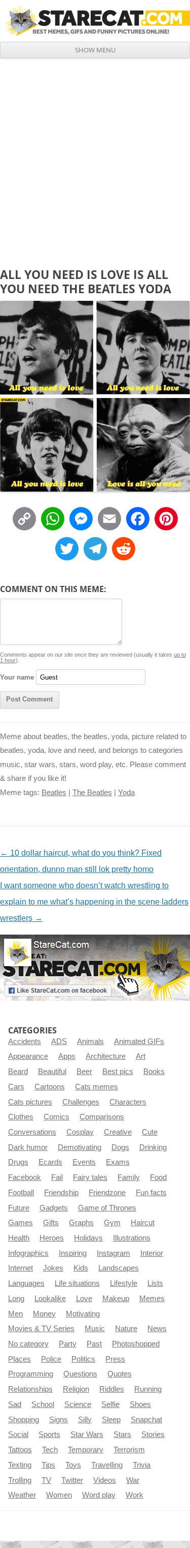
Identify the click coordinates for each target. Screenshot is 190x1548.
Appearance (28, 1056)
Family (129, 1177)
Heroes (52, 1238)
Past (94, 1344)
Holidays (88, 1238)
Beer (84, 1071)
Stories (153, 1434)
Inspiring (73, 1253)
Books (154, 1071)
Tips (48, 1465)
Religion (76, 1389)
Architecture (106, 1056)
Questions (80, 1374)
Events (84, 1162)
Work (134, 1495)
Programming (30, 1374)
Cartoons (49, 1087)
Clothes (20, 1117)
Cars (16, 1087)
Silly (85, 1420)
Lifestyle (123, 1283)
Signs (58, 1420)
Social (18, 1434)
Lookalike (50, 1298)
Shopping (23, 1420)
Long (16, 1298)
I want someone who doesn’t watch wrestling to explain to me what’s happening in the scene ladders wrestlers (94, 901)
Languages (26, 1283)
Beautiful (52, 1071)
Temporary (85, 1450)
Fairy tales (90, 1177)
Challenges (80, 1102)
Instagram (113, 1253)
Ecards (50, 1162)
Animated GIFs (139, 1041)
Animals (90, 1041)
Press (115, 1359)
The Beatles (92, 793)
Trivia (141, 1465)
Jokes (53, 1268)
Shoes (140, 1404)
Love (84, 1298)
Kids (80, 1268)
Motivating (83, 1314)
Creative (118, 1132)
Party (68, 1344)
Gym (112, 1223)
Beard (18, 1071)
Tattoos (20, 1450)
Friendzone (107, 1193)
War (132, 1480)
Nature (126, 1329)
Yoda (126, 793)
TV (46, 1480)
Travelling (107, 1465)
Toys (73, 1465)
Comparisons (102, 1117)
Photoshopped (136, 1344)
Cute (150, 1132)
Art (140, 1056)
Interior (151, 1253)
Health (18, 1238)
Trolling (19, 1480)
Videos (104, 1480)
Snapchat (146, 1420)
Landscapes (118, 1268)
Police (51, 1359)
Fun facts (151, 1193)
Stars (122, 1434)
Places (19, 1359)
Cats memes (96, 1087)
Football (21, 1193)
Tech (50, 1450)
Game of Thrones (107, 1208)
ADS (59, 1041)
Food (158, 1177)
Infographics (28, 1253)
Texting (19, 1465)
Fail (57, 1177)
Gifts (51, 1223)
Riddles (111, 1389)
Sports (49, 1434)
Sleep (111, 1420)
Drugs (18, 1162)
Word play (99, 1495)
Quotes (119, 1374)
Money (44, 1314)
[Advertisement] (95, 159)
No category (28, 1344)
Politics (83, 1359)
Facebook (24, 1177)
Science (77, 1404)
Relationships (30, 1389)
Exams (118, 1162)
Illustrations (131, 1238)
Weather (22, 1495)
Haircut (143, 1223)
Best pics (117, 1071)
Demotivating (79, 1147)
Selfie (110, 1404)
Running (148, 1389)
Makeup (115, 1298)
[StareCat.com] (95, 20)
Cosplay (80, 1132)
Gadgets (54, 1208)
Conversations (32, 1132)
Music (95, 1329)
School (42, 1404)
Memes (152, 1298)
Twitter (72, 1480)
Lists (155, 1283)
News (157, 1329)
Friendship (61, 1193)
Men (15, 1314)
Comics (56, 1117)
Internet (20, 1268)
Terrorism (129, 1450)
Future (18, 1208)
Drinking (153, 1147)
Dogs (120, 1147)
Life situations (77, 1283)
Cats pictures (30, 1102)
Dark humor (28, 1147)
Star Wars (86, 1434)
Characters (127, 1102)
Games (20, 1223)
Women (59, 1495)
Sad (14, 1404)
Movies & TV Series (41, 1329)
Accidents (24, 1041)
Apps (66, 1056)
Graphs (81, 1223)
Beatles (54, 793)
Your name (17, 677)
